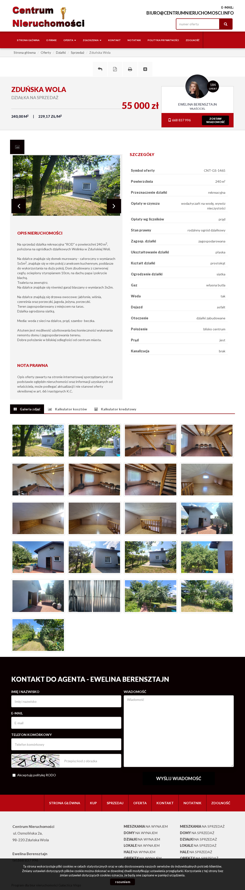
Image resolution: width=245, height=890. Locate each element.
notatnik (134, 40)
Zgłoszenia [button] (91, 40)
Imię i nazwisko (25, 692)
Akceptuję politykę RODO (36, 775)
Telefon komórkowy (31, 735)
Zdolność (193, 40)
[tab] (17, 147)
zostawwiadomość (215, 120)
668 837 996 (181, 120)
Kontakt (114, 40)
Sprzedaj (115, 803)
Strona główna (28, 40)
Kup (93, 803)
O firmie (51, 40)
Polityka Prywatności (163, 40)
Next (114, 206)
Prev (18, 206)
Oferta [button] (68, 40)
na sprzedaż (202, 826)
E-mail (17, 713)
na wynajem (146, 826)
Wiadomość (135, 692)
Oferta (140, 803)
